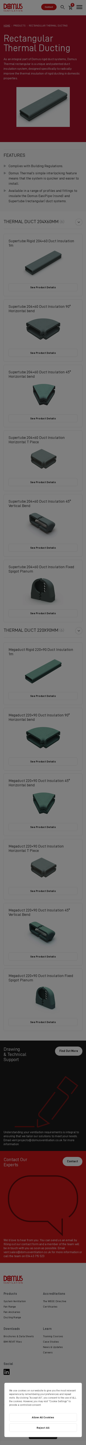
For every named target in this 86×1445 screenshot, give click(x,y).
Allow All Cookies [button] (43, 1417)
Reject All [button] (43, 1427)
